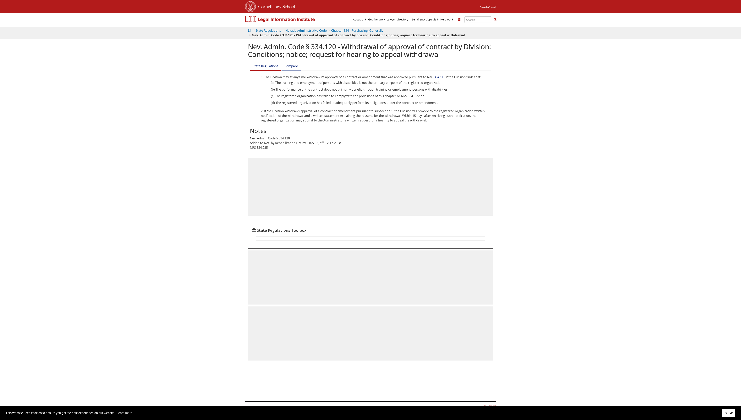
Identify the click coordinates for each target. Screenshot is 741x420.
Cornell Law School (275, 6)
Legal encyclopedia (424, 19)
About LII (358, 19)
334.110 (439, 77)
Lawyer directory (397, 19)
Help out (445, 19)
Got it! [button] (729, 413)
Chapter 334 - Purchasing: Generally (357, 30)
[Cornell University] (250, 6)
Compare (291, 66)
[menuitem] (358, 19)
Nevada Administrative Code (306, 30)
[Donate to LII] (459, 19)
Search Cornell (488, 7)
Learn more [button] (124, 413)
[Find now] (495, 20)
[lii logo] (288, 19)
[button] (495, 19)
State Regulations (268, 30)
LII (249, 30)
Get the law (375, 19)
